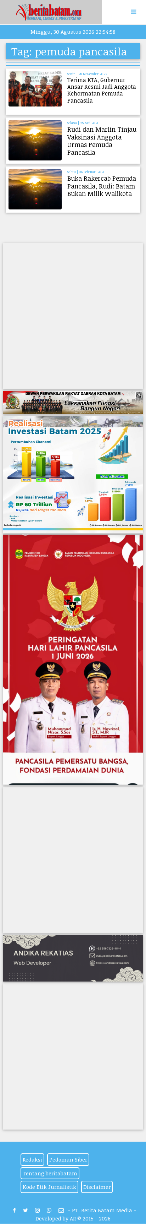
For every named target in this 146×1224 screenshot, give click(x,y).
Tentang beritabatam (50, 1173)
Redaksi (32, 1159)
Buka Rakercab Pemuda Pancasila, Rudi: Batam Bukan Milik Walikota (101, 186)
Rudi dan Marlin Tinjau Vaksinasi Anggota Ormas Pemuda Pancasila (101, 141)
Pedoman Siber (68, 1159)
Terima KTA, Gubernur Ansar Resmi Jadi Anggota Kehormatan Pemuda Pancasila (101, 90)
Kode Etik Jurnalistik (49, 1186)
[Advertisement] (73, 316)
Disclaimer (97, 1186)
